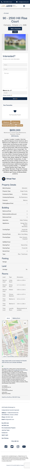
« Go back (6, 13)
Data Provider (5, 389)
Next (27, 42)
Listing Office (4, 392)
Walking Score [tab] (16, 318)
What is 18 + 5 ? (7, 90)
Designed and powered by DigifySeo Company (15, 465)
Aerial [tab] (8, 318)
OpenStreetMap (11, 356)
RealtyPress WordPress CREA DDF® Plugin (11, 397)
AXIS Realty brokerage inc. (8, 407)
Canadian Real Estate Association (21, 370)
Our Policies (5, 438)
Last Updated (4, 385)
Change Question (7, 95)
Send (14, 98)
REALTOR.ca (6, 368)
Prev (3, 42)
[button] (24, 6)
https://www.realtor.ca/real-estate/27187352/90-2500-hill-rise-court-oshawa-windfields (14, 361)
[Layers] (25, 323)
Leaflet (4, 356)
